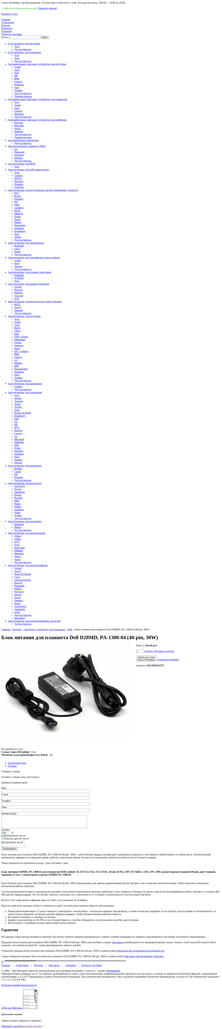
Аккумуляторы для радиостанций (26, 533)
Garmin (18, 175)
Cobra (17, 539)
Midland (18, 213)
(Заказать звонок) (47, 8)
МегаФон (19, 618)
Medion (18, 363)
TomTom (19, 187)
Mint (16, 500)
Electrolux (19, 492)
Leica (17, 248)
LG (16, 360)
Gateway (19, 345)
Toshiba (18, 90)
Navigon (18, 181)
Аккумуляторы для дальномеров (26, 242)
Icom (17, 544)
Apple (17, 67)
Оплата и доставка (11, 34)
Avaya (17, 571)
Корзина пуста (9, 14)
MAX (17, 210)
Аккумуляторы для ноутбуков (24, 316)
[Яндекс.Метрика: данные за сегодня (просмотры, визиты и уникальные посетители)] (11, 1008)
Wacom (18, 462)
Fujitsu (17, 342)
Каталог (5, 25)
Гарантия (6, 31)
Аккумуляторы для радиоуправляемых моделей (34, 621)
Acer (16, 46)
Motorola (19, 125)
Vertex (17, 556)
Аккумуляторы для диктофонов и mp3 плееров (34, 257)
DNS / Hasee (21, 336)
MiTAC (18, 178)
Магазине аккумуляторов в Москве (143, 956)
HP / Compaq (21, 351)
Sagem (17, 594)
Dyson (17, 489)
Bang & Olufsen (22, 574)
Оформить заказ (10, 1026)
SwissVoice (20, 606)
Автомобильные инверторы (23, 140)
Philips (17, 222)
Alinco (17, 536)
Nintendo (19, 275)
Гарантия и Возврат (168, 659)
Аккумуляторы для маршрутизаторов (28, 284)
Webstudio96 (113, 970)
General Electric (22, 580)
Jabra (17, 204)
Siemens (18, 131)
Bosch (17, 196)
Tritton (17, 237)
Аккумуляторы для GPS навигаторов (28, 169)
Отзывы (12, 766)
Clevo (17, 330)
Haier (17, 348)
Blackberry (20, 415)
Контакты (6, 28)
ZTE (16, 298)
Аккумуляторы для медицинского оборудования (34, 301)
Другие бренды (22, 49)
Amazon (18, 401)
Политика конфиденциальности (19, 985)
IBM (16, 78)
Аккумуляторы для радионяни (24, 521)
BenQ (17, 327)
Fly (16, 421)
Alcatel (18, 286)
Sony (17, 87)
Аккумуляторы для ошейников (25, 383)
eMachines (19, 339)
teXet (17, 612)
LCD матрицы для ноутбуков (24, 43)
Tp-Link (18, 295)
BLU (17, 193)
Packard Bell (20, 369)
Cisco (17, 577)
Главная (5, 19)
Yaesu (17, 559)
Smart (17, 512)
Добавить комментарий (14, 782)
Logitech (18, 207)
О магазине (7, 22)
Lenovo (18, 81)
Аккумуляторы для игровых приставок (29, 272)
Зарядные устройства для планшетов (44, 629)
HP (16, 75)
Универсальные (23, 96)
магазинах (118, 942)
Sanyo (17, 307)
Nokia (17, 128)
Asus (17, 58)
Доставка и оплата (164, 651)
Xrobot (18, 515)
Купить (149, 651)
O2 (16, 149)
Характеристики (17, 763)
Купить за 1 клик (146, 658)
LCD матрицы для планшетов (24, 52)
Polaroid (18, 477)
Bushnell (18, 245)
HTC (17, 427)
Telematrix (19, 609)
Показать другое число (16, 838)
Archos (18, 407)
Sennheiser (20, 231)
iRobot (17, 495)
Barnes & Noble (22, 413)
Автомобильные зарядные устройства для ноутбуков (37, 64)
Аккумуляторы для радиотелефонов (28, 565)
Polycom (18, 591)
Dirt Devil (19, 486)
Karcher (18, 498)
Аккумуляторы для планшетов (25, 392)
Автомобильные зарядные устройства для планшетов (37, 99)
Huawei (18, 289)
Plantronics (20, 225)
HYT (17, 541)
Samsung (19, 84)
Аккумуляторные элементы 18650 (27, 146)
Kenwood (19, 547)
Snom (17, 603)
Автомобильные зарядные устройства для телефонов (37, 119)
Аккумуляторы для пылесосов (24, 483)
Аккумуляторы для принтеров (24, 465)
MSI (16, 366)
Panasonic (19, 152)
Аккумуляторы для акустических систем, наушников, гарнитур (43, 190)
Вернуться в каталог (30, 1026)
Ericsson (18, 122)
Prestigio (18, 184)
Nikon (17, 251)
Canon (17, 471)
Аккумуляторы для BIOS (21, 163)
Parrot (17, 219)
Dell (16, 72)
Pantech (18, 292)
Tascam (18, 266)
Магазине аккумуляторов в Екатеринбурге (140, 950)
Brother (18, 468)
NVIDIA (19, 278)
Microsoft (19, 439)
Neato (17, 503)
